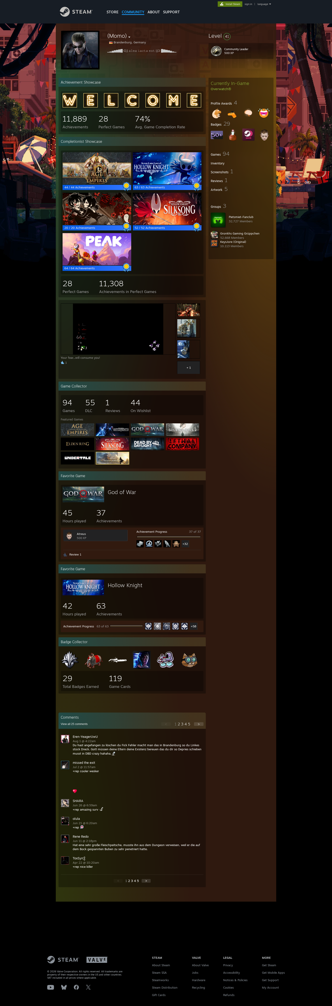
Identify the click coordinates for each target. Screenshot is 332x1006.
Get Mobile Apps (273, 972)
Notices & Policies (235, 980)
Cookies (228, 987)
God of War (122, 492)
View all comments (74, 724)
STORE (113, 12)
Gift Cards (159, 995)
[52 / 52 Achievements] (167, 223)
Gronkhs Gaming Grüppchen (240, 233)
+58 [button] (193, 626)
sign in (248, 4)
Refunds (228, 995)
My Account (270, 987)
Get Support (270, 980)
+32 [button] (185, 544)
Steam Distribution (165, 987)
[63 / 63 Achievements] (167, 183)
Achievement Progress (151, 531)
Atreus (81, 534)
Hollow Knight (125, 585)
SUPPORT (171, 12)
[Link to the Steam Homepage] (76, 15)
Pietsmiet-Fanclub (241, 217)
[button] (241, 35)
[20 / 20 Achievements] (97, 223)
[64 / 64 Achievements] (97, 264)
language (262, 4)
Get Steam (269, 965)
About (153, 12)
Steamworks (160, 980)
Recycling (198, 987)
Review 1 (75, 554)
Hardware (198, 980)
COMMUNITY (133, 12)
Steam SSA (159, 972)
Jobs (195, 972)
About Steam (161, 965)
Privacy (228, 965)
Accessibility (231, 972)
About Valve (200, 965)
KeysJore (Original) (233, 242)
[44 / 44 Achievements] (97, 183)
